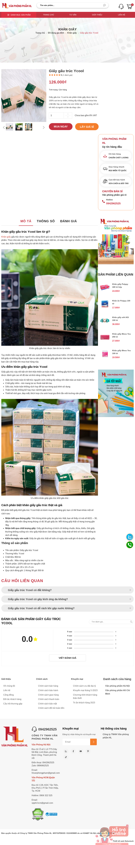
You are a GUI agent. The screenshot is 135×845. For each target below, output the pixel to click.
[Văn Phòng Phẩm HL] (16, 5)
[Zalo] (66, 751)
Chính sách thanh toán (48, 699)
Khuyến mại (77, 679)
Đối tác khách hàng (12, 699)
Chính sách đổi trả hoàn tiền (51, 708)
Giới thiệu (97, 15)
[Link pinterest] (88, 751)
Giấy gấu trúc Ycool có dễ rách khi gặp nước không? (41, 608)
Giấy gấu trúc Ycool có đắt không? (30, 590)
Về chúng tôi (9, 686)
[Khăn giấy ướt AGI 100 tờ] (105, 324)
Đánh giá (68, 221)
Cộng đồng (8, 695)
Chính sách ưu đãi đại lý (84, 686)
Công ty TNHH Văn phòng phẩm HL (116, 736)
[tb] (51, 814)
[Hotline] (103, 201)
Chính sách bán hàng (48, 686)
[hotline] (121, 6)
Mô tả (25, 221)
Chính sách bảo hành (48, 690)
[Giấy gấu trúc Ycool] (9, 127)
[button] (104, 5)
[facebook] (73, 751)
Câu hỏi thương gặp (12, 704)
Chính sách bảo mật (47, 704)
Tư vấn (72, 15)
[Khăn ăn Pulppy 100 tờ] (105, 308)
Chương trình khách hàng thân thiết (85, 696)
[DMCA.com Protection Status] (38, 814)
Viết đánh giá (67, 658)
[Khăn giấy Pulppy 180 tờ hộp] (105, 291)
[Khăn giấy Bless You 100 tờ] (105, 358)
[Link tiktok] (66, 757)
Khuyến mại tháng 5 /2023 (85, 690)
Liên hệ (121, 15)
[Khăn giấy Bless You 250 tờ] (105, 341)
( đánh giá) (67, 75)
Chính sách (42, 679)
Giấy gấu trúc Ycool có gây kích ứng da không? (38, 599)
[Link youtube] (80, 751)
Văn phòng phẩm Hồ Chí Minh (117, 692)
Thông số (46, 221)
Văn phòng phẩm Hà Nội (117, 686)
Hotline (109, 200)
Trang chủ (48, 15)
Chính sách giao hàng (48, 695)
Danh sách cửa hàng (117, 679)
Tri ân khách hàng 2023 (84, 702)
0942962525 (113, 203)
